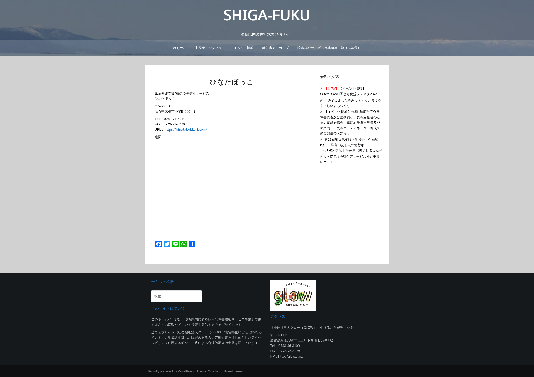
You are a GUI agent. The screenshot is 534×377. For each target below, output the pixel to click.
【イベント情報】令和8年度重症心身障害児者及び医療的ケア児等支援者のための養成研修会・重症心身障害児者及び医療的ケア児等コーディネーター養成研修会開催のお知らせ (350, 122)
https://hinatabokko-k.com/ (185, 129)
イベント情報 (244, 47)
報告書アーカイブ (275, 47)
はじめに (179, 47)
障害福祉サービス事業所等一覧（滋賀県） (329, 47)
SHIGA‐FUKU (267, 15)
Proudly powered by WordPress (171, 371)
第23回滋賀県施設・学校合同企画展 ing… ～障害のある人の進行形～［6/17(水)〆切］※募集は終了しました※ (351, 144)
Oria (211, 371)
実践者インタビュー (210, 47)
